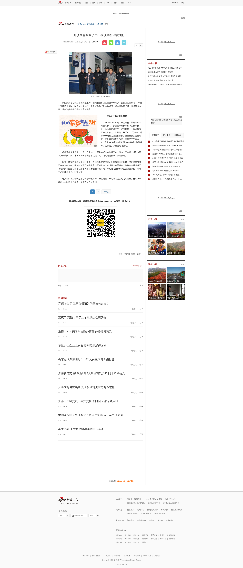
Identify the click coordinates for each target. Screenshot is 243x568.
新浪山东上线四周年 (171, 503)
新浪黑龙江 (172, 539)
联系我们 (117, 556)
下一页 (106, 192)
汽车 (108, 3)
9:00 (91, 516)
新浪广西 (145, 542)
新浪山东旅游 (176, 510)
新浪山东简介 (96, 556)
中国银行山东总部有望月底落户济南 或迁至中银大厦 (90, 415)
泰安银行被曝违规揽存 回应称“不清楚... (168, 145)
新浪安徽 (154, 539)
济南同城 (140, 510)
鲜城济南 (164, 510)
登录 (59, 286)
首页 (61, 516)
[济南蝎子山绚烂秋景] (157, 269)
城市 (129, 3)
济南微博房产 (152, 510)
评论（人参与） (94, 42)
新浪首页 (68, 3)
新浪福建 (172, 535)
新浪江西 (119, 542)
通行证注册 (147, 556)
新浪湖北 (119, 539)
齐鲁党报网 (141, 520)
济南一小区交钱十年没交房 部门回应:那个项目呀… (89, 401)
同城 (93, 3)
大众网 (160, 520)
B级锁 (133, 254)
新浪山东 (78, 3)
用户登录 (175, 3)
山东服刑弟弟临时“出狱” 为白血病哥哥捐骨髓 (86, 359)
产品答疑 (157, 556)
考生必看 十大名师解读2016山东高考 (81, 429)
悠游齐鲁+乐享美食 (161, 120)
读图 (122, 3)
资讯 (86, 3)
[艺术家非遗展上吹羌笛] (157, 240)
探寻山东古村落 (154, 503)
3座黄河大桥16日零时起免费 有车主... (167, 154)
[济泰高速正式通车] (176, 269)
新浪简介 (86, 556)
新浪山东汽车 (132, 514)
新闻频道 (90, 24)
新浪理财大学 (170, 499)
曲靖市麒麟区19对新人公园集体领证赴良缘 (165, 85)
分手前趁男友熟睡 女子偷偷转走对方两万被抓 (86, 387)
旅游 (101, 3)
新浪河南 (128, 535)
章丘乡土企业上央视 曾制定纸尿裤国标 (82, 345)
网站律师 (137, 556)
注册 (183, 3)
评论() (134, 309)
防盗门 (139, 254)
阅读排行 (155, 135)
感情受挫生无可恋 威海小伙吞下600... (167, 179)
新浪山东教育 (146, 514)
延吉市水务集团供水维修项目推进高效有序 (165, 68)
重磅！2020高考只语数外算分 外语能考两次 (85, 331)
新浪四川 (163, 535)
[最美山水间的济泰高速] (157, 224)
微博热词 (177, 135)
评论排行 (166, 135)
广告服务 (108, 556)
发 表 (141, 286)
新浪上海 (136, 535)
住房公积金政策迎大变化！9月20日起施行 (164, 76)
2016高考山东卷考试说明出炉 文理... (166, 175)
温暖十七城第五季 (134, 499)
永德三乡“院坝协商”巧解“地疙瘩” (161, 80)
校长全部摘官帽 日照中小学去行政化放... (168, 150)
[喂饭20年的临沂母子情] (176, 285)
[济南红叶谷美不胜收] (176, 240)
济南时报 (169, 520)
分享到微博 (52, 52)
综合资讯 (99, 24)
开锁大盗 (127, 254)
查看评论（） (138, 266)
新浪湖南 (128, 539)
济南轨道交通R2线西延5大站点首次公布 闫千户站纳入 (91, 373)
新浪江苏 (163, 539)
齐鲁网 (151, 520)
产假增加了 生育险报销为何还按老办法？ (83, 303)
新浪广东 (154, 535)
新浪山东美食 (159, 514)
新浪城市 (119, 535)
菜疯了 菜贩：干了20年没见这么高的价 (82, 317)
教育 (115, 3)
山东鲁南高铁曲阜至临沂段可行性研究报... (169, 141)
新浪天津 (145, 535)
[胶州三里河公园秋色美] (176, 224)
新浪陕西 (145, 539)
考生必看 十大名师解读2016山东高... (166, 171)
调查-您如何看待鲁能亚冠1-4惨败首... (167, 166)
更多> (183, 219)
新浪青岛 (130, 520)
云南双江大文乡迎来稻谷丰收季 (160, 72)
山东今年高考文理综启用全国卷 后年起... (168, 158)
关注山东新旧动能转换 (136, 503)
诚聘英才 (127, 556)
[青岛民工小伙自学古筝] (157, 285)
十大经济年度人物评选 (153, 499)
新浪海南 (128, 542)
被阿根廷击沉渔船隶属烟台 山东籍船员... (168, 162)
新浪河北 (136, 539)
